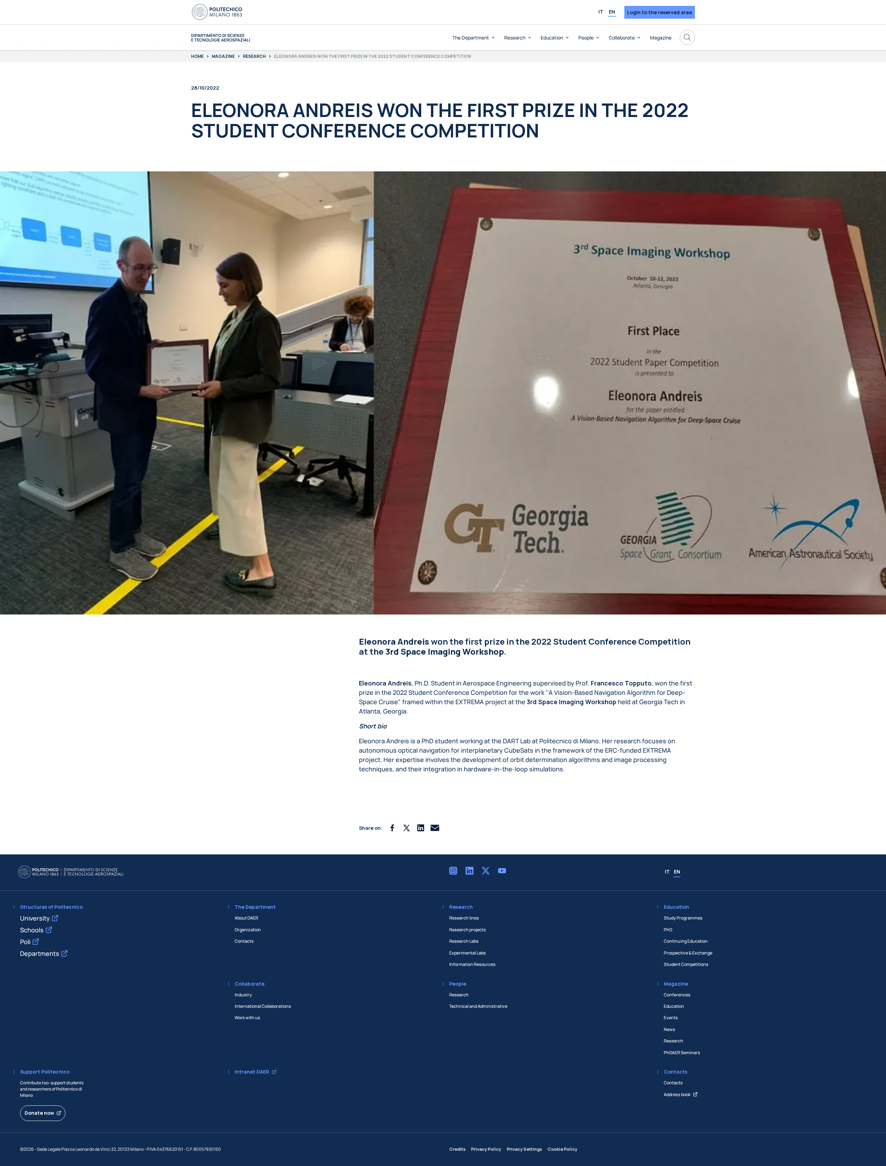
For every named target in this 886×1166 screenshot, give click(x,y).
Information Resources (472, 964)
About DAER (246, 918)
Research (514, 37)
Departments (39, 953)
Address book (677, 1094)
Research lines (464, 918)
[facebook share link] (392, 828)
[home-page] (220, 38)
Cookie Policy (562, 1149)
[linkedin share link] (420, 828)
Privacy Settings (524, 1149)
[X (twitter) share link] (406, 828)
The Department (470, 37)
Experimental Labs (467, 953)
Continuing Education (686, 941)
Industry (243, 995)
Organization (248, 930)
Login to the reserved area (659, 12)
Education (552, 37)
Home (197, 56)
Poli (25, 942)
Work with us (247, 1018)
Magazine (660, 37)
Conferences (677, 995)
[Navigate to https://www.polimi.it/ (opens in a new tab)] (217, 12)
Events (671, 1018)
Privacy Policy (486, 1149)
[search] (687, 37)
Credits (457, 1149)
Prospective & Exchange (688, 953)
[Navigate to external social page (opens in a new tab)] (453, 872)
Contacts (244, 941)
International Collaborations (263, 1006)
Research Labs (464, 941)
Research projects (467, 930)
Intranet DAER (252, 1071)
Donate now (39, 1113)
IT (600, 11)
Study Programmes (683, 918)
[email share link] (435, 828)
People (586, 37)
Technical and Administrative (478, 1006)
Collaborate (622, 37)
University (35, 918)
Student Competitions (686, 964)
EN (612, 11)
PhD (668, 930)
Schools (32, 930)
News (669, 1029)
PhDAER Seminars (682, 1053)
